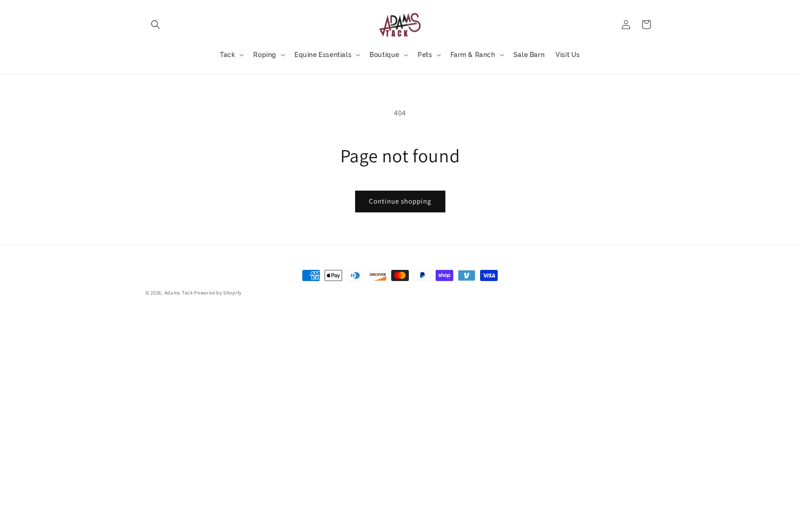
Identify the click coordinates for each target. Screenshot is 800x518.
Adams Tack (178, 292)
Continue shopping (400, 201)
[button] (155, 24)
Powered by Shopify (218, 292)
